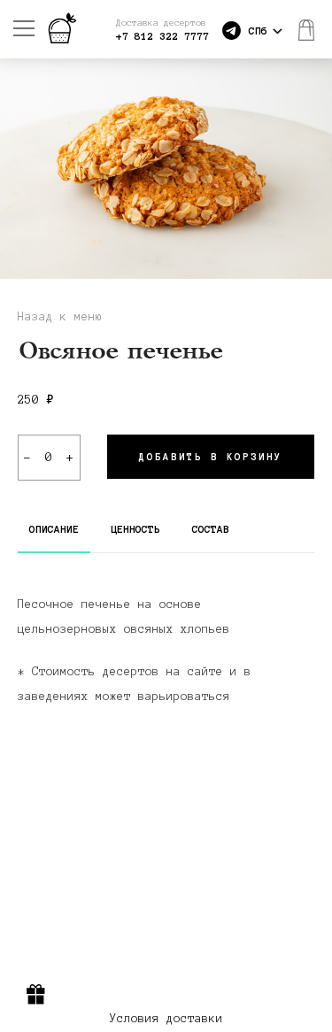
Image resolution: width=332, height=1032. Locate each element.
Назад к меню (60, 317)
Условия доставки (166, 1019)
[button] (316, 168)
